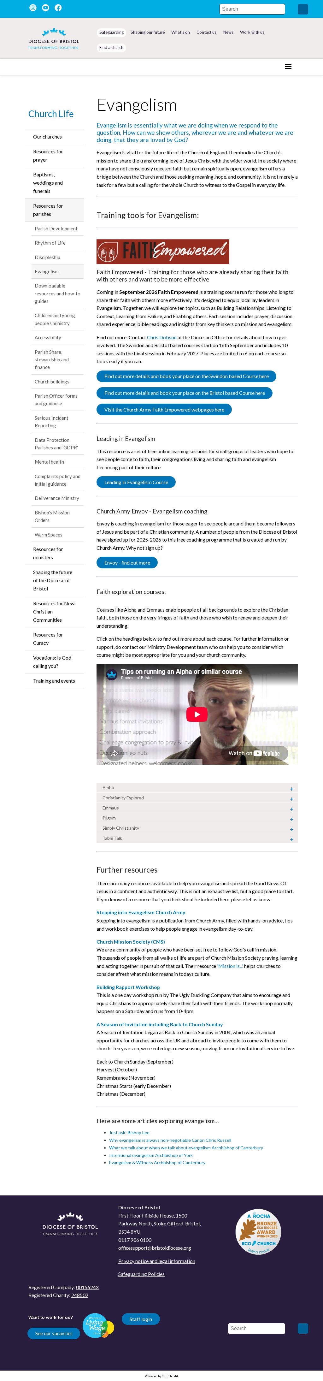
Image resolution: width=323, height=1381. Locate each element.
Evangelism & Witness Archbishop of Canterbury (157, 1162)
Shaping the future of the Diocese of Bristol (52, 580)
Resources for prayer (48, 155)
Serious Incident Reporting (51, 421)
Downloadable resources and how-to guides (57, 293)
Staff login (141, 1319)
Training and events (54, 681)
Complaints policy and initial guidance (57, 480)
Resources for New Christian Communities (53, 611)
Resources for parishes (48, 210)
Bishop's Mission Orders (52, 516)
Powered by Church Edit (161, 1376)
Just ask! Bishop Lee (129, 1132)
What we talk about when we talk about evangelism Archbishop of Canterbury (186, 1147)
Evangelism (47, 271)
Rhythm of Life (50, 243)
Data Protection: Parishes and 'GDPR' (56, 443)
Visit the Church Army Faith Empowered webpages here (164, 409)
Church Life (51, 113)
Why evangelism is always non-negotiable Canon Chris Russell (170, 1140)
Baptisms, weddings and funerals (48, 182)
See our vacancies (54, 1333)
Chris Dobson (162, 337)
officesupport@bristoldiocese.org (154, 1248)
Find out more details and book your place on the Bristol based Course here (184, 393)
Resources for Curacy (48, 638)
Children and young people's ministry (55, 319)
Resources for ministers (48, 553)
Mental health (49, 462)
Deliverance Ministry (57, 498)
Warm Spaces (48, 534)
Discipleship (47, 257)
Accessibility (48, 337)
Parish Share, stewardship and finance (52, 359)
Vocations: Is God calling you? (52, 662)
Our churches (47, 136)
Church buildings (52, 381)
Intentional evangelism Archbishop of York (151, 1155)
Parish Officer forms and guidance (56, 399)
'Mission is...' (230, 966)
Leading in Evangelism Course (136, 482)
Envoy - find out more (127, 563)
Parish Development (56, 228)
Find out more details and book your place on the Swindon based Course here (186, 376)
